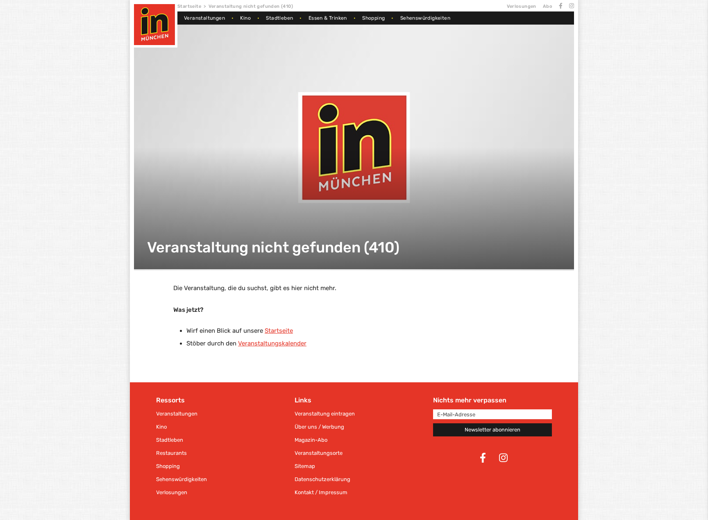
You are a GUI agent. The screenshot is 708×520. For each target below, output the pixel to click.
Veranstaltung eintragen (325, 414)
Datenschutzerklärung (322, 479)
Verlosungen (521, 6)
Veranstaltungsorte (319, 453)
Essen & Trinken (328, 18)
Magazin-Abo (311, 440)
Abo (547, 6)
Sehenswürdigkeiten (425, 18)
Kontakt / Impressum (321, 492)
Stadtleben (279, 18)
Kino (245, 18)
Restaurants (171, 453)
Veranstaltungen (204, 18)
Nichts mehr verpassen (469, 400)
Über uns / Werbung (319, 427)
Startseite (189, 6)
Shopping (373, 18)
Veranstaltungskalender (272, 343)
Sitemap (305, 466)
